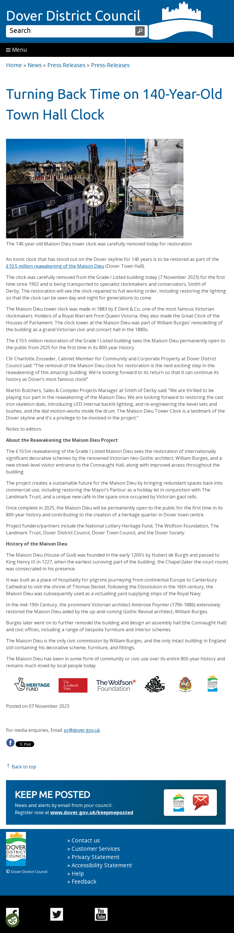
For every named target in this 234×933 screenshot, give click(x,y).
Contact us (86, 840)
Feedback (84, 881)
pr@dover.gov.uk (82, 730)
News (35, 65)
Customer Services (96, 848)
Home (14, 65)
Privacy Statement (96, 857)
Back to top (23, 767)
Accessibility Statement (102, 865)
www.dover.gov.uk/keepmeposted (91, 812)
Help (78, 873)
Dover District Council (73, 15)
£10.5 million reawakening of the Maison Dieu (55, 266)
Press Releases (66, 65)
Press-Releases (110, 65)
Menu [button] (19, 49)
